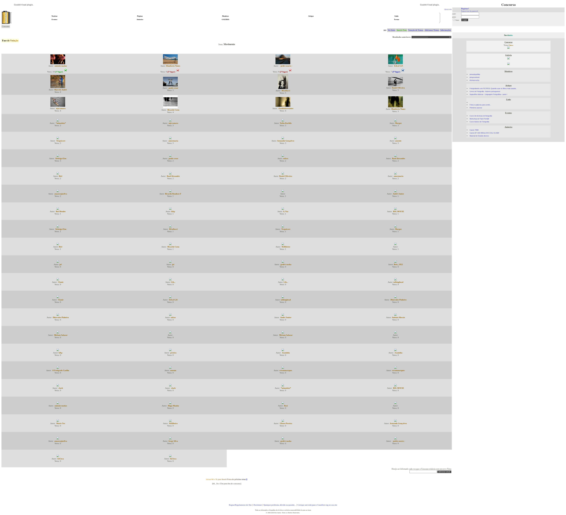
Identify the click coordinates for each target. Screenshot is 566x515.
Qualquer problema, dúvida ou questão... (280, 505)
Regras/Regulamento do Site (240, 505)
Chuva (511, 45)
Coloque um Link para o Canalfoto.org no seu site (317, 505)
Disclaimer (257, 505)
